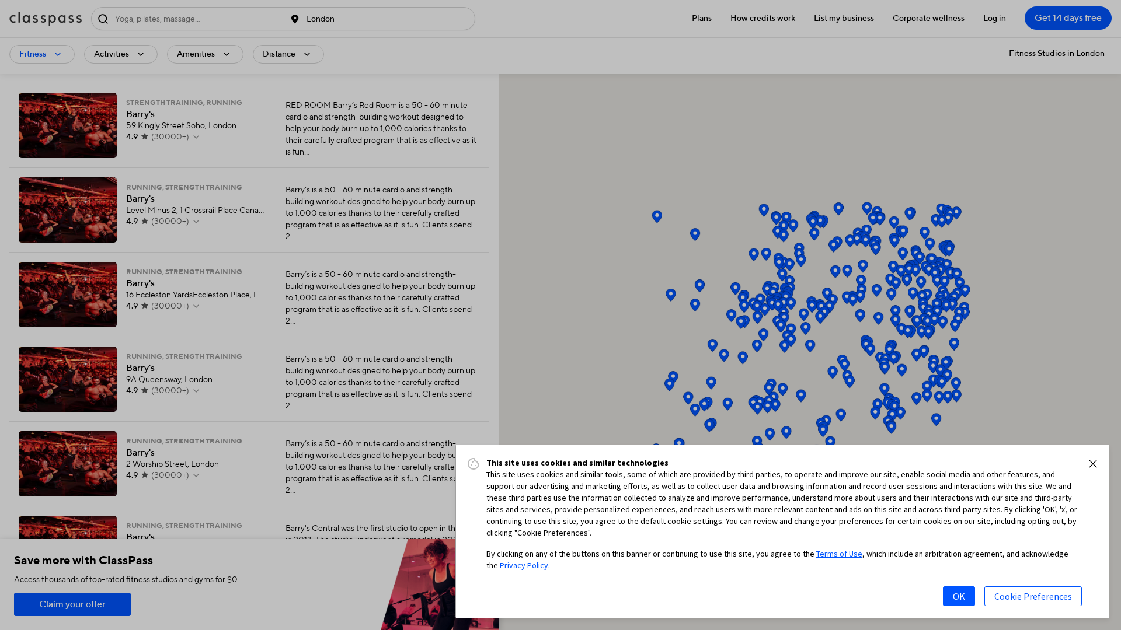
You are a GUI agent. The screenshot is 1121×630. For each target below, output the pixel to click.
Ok (959, 596)
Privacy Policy (524, 565)
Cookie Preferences (1033, 596)
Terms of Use (839, 553)
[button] (1093, 464)
